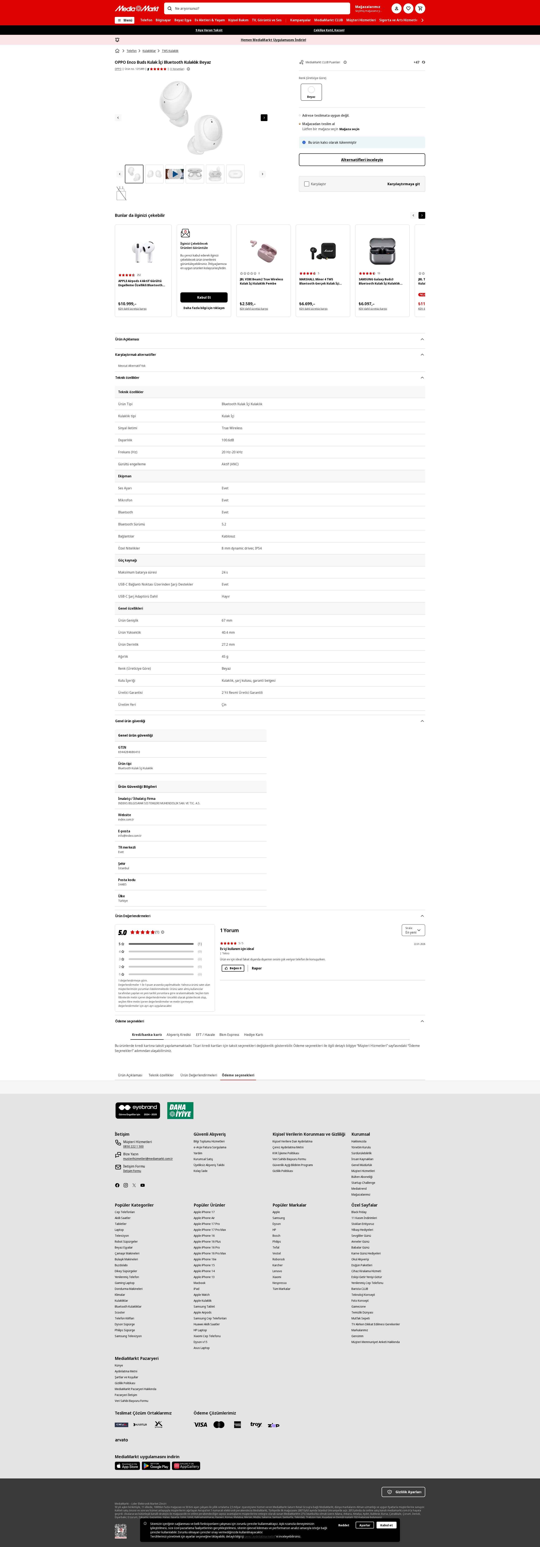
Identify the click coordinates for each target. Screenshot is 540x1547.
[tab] (147, 1035)
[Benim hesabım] (397, 8)
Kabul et (386, 1525)
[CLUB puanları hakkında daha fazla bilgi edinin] (345, 62)
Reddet (343, 1525)
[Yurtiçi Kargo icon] (158, 1424)
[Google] (156, 1466)
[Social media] (119, 1185)
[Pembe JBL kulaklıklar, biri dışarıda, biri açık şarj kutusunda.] (263, 251)
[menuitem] (146, 20)
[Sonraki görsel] (264, 117)
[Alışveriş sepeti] (420, 8)
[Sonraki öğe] (421, 215)
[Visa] (200, 1424)
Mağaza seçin (349, 129)
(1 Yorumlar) (177, 69)
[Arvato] (121, 1439)
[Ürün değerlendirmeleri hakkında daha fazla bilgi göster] (188, 69)
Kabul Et (204, 297)
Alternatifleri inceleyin (362, 159)
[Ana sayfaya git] (137, 8)
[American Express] (237, 1424)
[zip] (274, 1425)
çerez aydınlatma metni (259, 1536)
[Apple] (127, 1466)
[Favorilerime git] (408, 8)
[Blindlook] (138, 1110)
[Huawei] (186, 1466)
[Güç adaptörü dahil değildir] (121, 193)
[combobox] (261, 8)
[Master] (219, 1424)
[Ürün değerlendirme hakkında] (162, 932)
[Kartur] (140, 1424)
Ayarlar (364, 1525)
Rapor (257, 968)
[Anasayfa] (118, 50)
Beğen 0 (235, 968)
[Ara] (170, 8)
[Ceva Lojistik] (121, 1424)
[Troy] (256, 1424)
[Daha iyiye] (180, 1110)
